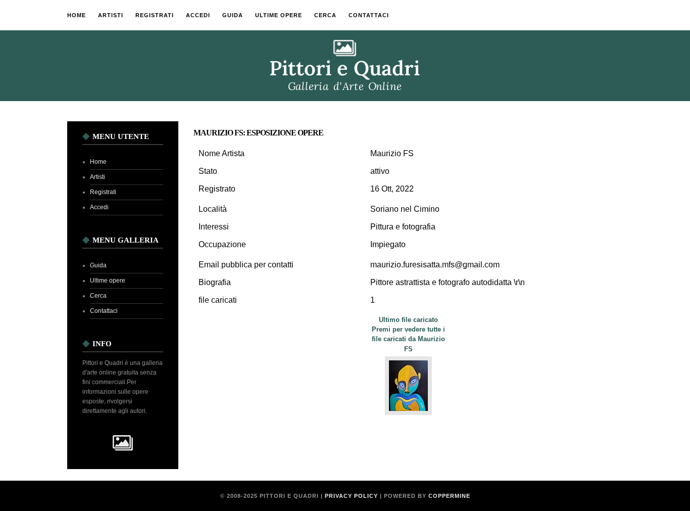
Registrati (154, 15)
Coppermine (449, 496)
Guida (232, 15)
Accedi (198, 15)
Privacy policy (351, 496)
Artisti (110, 15)
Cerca (325, 15)
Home (76, 15)
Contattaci (369, 15)
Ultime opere (278, 15)
